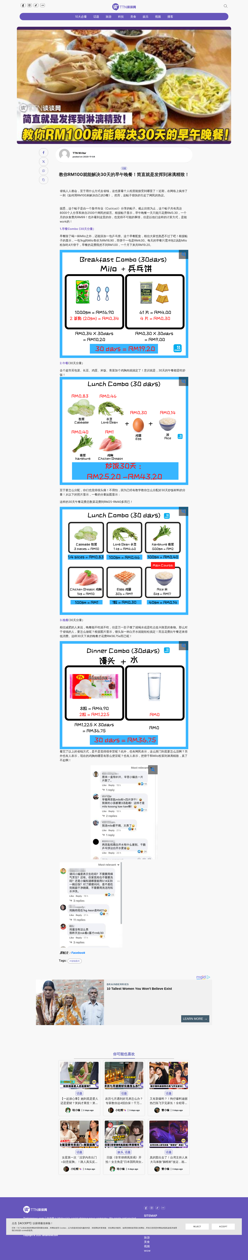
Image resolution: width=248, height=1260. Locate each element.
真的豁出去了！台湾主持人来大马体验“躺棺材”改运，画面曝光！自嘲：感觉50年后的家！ (169, 1160)
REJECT (197, 1226)
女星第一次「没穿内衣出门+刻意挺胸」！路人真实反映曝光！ (79, 1160)
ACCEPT (223, 1226)
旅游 (108, 16)
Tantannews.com (33, 1218)
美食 (133, 16)
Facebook (78, 952)
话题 (96, 16)
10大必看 (81, 16)
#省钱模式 (75, 961)
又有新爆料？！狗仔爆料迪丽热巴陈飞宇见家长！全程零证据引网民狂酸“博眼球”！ (169, 1101)
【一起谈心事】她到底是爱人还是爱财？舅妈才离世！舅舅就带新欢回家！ (79, 1101)
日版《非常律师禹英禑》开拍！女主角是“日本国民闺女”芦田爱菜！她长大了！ (124, 1160)
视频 (158, 16)
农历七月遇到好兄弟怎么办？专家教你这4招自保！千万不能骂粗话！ (124, 1101)
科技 (121, 16)
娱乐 (146, 16)
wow (147, 1250)
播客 (170, 16)
